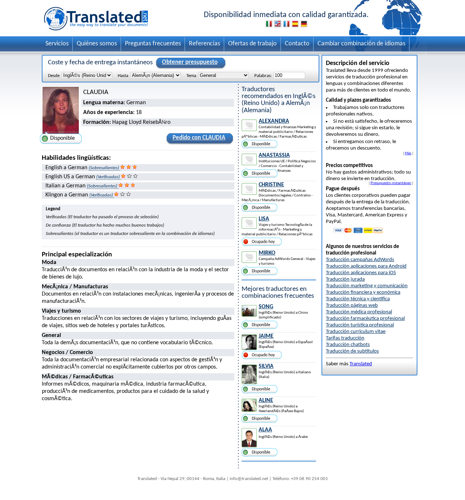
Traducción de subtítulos (352, 351)
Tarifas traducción (345, 338)
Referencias (204, 44)
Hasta (123, 75)
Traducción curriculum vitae (355, 331)
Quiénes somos (97, 44)
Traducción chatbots (348, 344)
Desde (54, 75)
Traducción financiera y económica (363, 292)
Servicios (57, 44)
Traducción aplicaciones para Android (366, 266)
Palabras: (263, 75)
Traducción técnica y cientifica (358, 299)
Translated (360, 364)
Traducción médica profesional (359, 312)
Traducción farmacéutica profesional (365, 318)
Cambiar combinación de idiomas (361, 44)
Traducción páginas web (352, 305)
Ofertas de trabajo (252, 44)
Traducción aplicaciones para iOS (361, 273)
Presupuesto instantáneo (391, 183)
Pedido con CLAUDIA (199, 138)
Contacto (297, 44)
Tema (191, 75)
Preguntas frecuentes (153, 44)
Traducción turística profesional (360, 325)
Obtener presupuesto (190, 62)
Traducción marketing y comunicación (367, 286)
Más (408, 153)
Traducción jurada (345, 279)
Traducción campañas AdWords (360, 260)
